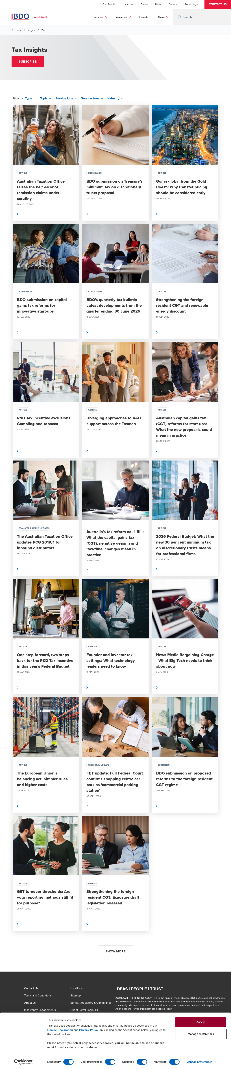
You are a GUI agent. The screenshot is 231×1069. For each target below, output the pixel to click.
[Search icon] (179, 17)
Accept (200, 1022)
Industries (121, 17)
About (161, 17)
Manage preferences (199, 1061)
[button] (217, 4)
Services (99, 17)
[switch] (110, 1062)
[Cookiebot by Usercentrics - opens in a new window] (23, 1062)
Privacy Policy (88, 1029)
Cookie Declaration (60, 1029)
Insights (143, 17)
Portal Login (191, 4)
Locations (128, 4)
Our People (109, 4)
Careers (173, 4)
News (158, 4)
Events (144, 4)
